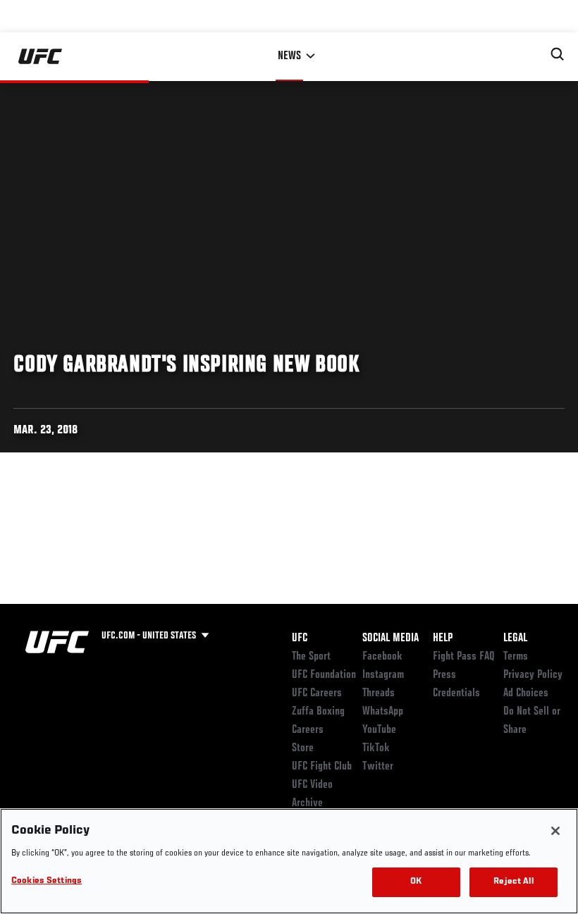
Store (303, 748)
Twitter (377, 766)
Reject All (513, 882)
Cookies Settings (46, 881)
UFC (299, 638)
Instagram (383, 675)
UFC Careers (317, 693)
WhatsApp (382, 711)
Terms (515, 656)
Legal (515, 638)
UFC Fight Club (322, 766)
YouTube (379, 730)
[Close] (555, 830)
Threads (378, 693)
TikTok (376, 748)
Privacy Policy (532, 675)
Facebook (382, 656)
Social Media (390, 638)
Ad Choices (525, 693)
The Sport (311, 656)
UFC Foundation (324, 675)
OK (416, 882)
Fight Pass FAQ (464, 656)
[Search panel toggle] (557, 54)
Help (443, 638)
